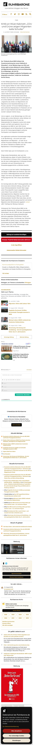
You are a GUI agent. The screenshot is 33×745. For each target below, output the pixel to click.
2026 (5, 614)
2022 (5, 618)
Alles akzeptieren (16, 731)
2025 (13, 614)
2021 (13, 618)
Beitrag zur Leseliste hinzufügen (16, 234)
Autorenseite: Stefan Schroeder (16, 250)
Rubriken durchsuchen (8, 621)
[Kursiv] (4, 380)
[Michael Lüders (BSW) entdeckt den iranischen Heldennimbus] (4, 319)
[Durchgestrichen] (8, 380)
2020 (20, 618)
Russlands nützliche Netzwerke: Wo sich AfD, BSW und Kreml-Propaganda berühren (16, 437)
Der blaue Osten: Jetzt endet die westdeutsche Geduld (17, 526)
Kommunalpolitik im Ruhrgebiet (13, 264)
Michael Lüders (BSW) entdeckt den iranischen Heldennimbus (15, 444)
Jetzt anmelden (17, 425)
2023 (27, 614)
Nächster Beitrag (24, 337)
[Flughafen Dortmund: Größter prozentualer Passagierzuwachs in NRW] (4, 309)
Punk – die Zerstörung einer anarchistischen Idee (16, 645)
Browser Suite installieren (16, 577)
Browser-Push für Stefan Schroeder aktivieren (16, 240)
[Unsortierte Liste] (12, 380)
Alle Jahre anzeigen (7, 625)
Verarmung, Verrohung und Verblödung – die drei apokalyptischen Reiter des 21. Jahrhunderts (20, 330)
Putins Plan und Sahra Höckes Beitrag (14, 478)
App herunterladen (17, 573)
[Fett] (3, 380)
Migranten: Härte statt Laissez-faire (19, 303)
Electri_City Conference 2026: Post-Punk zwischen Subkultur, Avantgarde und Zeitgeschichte (16, 440)
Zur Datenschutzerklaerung (11, 726)
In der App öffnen (16, 245)
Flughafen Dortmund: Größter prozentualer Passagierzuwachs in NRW (19, 312)
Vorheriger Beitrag (9, 337)
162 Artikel (5, 273)
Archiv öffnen (16, 610)
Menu (5, 14)
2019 (27, 618)
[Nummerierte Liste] (10, 380)
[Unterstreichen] (6, 380)
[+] (19, 379)
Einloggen (28, 282)
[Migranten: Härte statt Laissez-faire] (4, 303)
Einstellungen (16, 740)
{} (17, 379)
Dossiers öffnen (6, 623)
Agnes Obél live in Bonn (9, 451)
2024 (20, 614)
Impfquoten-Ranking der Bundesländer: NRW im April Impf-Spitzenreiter (18, 654)
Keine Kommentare (25, 32)
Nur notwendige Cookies (16, 735)
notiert (28, 202)
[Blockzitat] (14, 380)
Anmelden (29, 369)
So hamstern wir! (8, 589)
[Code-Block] (15, 380)
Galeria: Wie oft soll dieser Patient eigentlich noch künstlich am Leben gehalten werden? (17, 635)
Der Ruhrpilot (6, 454)
